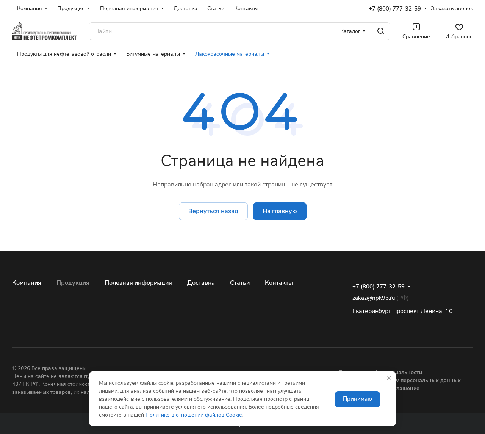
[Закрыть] (389, 378)
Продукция (72, 283)
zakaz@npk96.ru (373, 298)
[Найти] (380, 31)
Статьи (240, 283)
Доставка (201, 283)
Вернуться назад (213, 211)
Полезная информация (138, 283)
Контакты (279, 283)
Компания (26, 283)
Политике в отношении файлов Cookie (194, 414)
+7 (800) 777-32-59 (395, 8)
